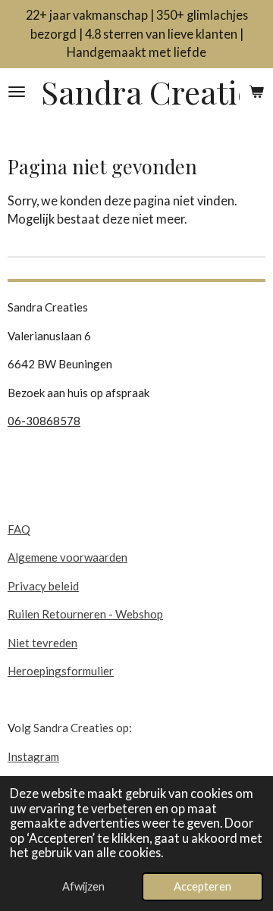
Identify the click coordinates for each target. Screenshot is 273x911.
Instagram (33, 756)
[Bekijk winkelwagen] (256, 91)
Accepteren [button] (202, 886)
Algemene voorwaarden (67, 557)
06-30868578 (44, 420)
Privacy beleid (43, 586)
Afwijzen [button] (83, 886)
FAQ (19, 529)
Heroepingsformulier (61, 671)
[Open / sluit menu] (16, 91)
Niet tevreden (42, 643)
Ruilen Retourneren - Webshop (85, 614)
